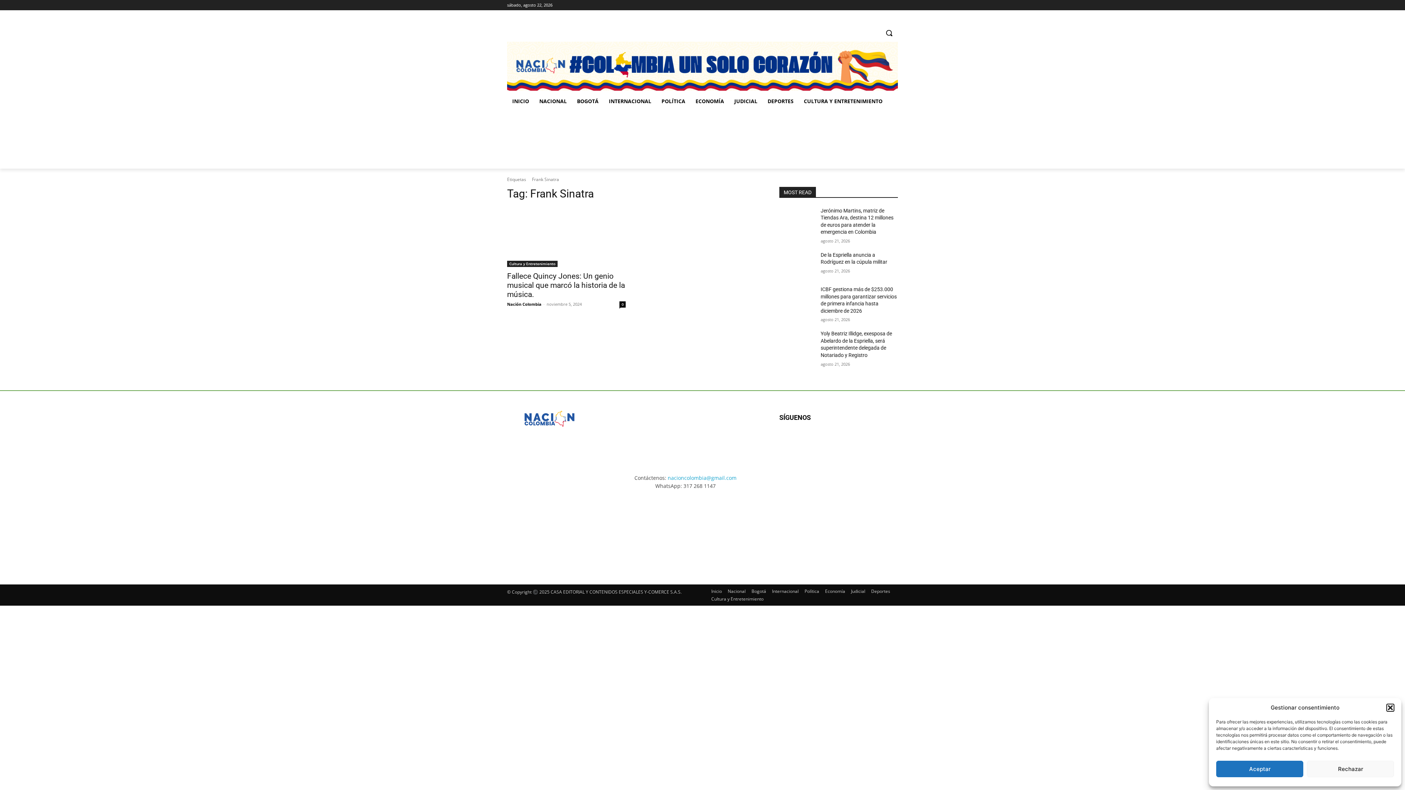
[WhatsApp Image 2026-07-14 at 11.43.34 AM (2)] (753, 530)
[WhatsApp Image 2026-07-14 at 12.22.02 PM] (849, 139)
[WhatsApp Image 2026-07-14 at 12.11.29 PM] (549, 139)
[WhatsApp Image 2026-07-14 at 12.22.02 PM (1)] (854, 530)
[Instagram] (873, 5)
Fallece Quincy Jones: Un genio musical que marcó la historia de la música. (566, 285)
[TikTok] (883, 5)
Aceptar (1260, 768)
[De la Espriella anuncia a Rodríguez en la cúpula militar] (797, 264)
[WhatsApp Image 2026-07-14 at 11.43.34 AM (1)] (749, 139)
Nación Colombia (524, 304)
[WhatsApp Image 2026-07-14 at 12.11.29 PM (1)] (550, 530)
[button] (1390, 707)
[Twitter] (893, 5)
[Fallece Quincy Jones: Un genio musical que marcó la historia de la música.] (566, 237)
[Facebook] (863, 5)
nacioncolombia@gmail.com (702, 477)
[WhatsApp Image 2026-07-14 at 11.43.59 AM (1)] (649, 139)
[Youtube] (858, 441)
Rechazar (1350, 768)
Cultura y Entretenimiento (532, 263)
